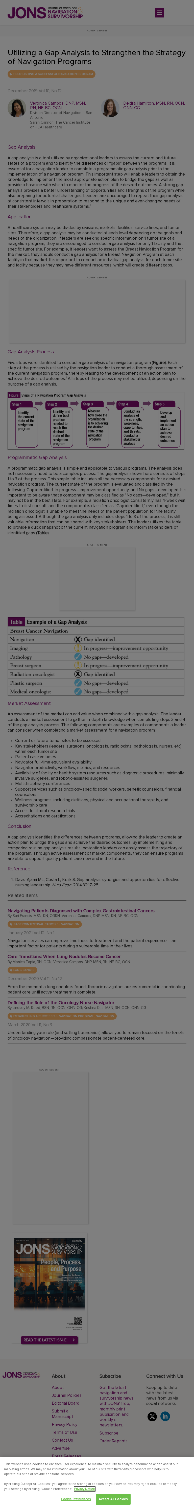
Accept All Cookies (113, 1499)
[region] (97, 1483)
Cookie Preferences (76, 1499)
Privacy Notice (84, 1489)
